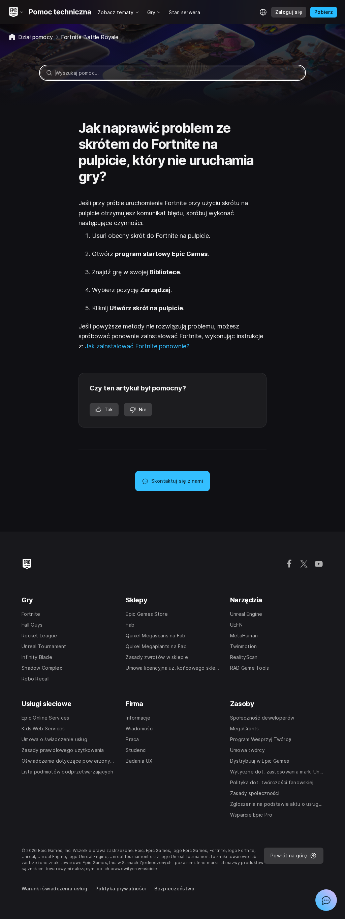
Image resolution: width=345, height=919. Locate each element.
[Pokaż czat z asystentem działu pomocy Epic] (326, 900)
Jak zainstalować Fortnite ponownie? (137, 346)
